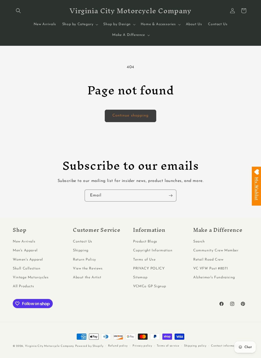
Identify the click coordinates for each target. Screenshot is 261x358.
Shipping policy (195, 346)
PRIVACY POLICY (149, 268)
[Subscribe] (170, 196)
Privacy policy (142, 346)
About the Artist (87, 277)
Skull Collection (27, 268)
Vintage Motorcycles (30, 277)
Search (199, 242)
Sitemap (140, 277)
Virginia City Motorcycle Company (49, 346)
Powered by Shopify (89, 346)
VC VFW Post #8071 (210, 268)
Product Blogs (145, 242)
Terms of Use (144, 260)
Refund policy (118, 346)
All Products (23, 286)
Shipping (80, 250)
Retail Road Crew (208, 260)
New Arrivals (24, 242)
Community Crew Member (216, 250)
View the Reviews (88, 268)
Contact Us (82, 242)
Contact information (225, 346)
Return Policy (84, 260)
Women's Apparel (28, 260)
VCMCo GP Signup (149, 286)
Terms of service (168, 346)
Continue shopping (130, 116)
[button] (18, 10)
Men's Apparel (25, 250)
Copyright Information (153, 250)
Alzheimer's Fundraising (214, 277)
